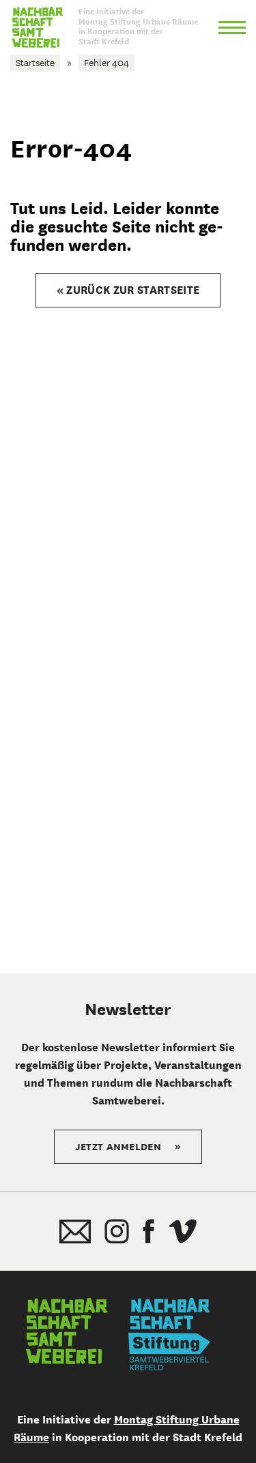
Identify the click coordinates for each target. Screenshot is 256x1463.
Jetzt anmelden (128, 1146)
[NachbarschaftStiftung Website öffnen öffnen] (169, 1334)
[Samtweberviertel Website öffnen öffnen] (67, 1334)
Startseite (35, 63)
